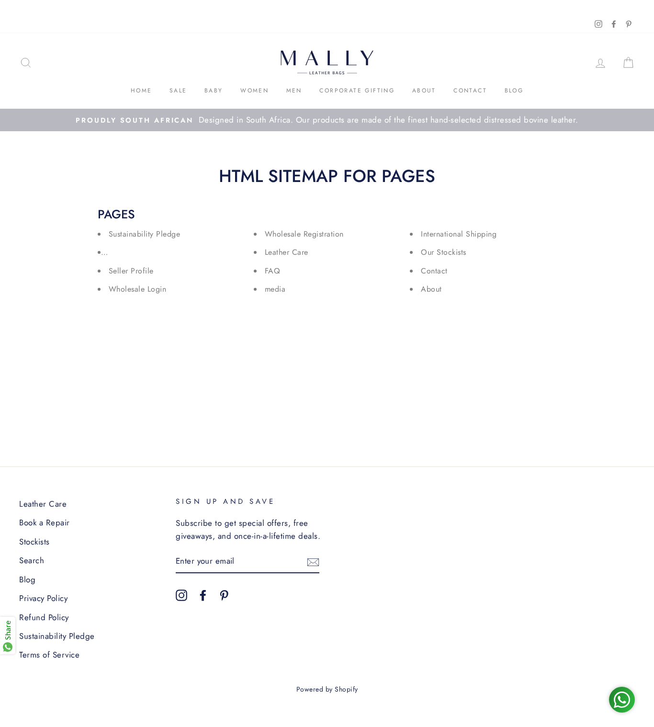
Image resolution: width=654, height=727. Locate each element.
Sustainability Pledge (144, 233)
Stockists (34, 541)
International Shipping (458, 233)
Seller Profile (131, 270)
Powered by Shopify (327, 689)
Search (31, 560)
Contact (470, 90)
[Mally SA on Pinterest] (224, 594)
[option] (327, 120)
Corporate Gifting (357, 90)
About (424, 90)
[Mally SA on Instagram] (181, 594)
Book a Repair (44, 522)
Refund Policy (44, 617)
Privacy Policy (43, 598)
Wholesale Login (138, 289)
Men (294, 90)
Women (254, 90)
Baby (213, 90)
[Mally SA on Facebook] (203, 594)
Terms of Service (49, 654)
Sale (178, 90)
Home (141, 90)
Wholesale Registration (304, 233)
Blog (514, 90)
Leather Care (286, 252)
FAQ (273, 270)
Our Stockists (443, 252)
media (275, 289)
